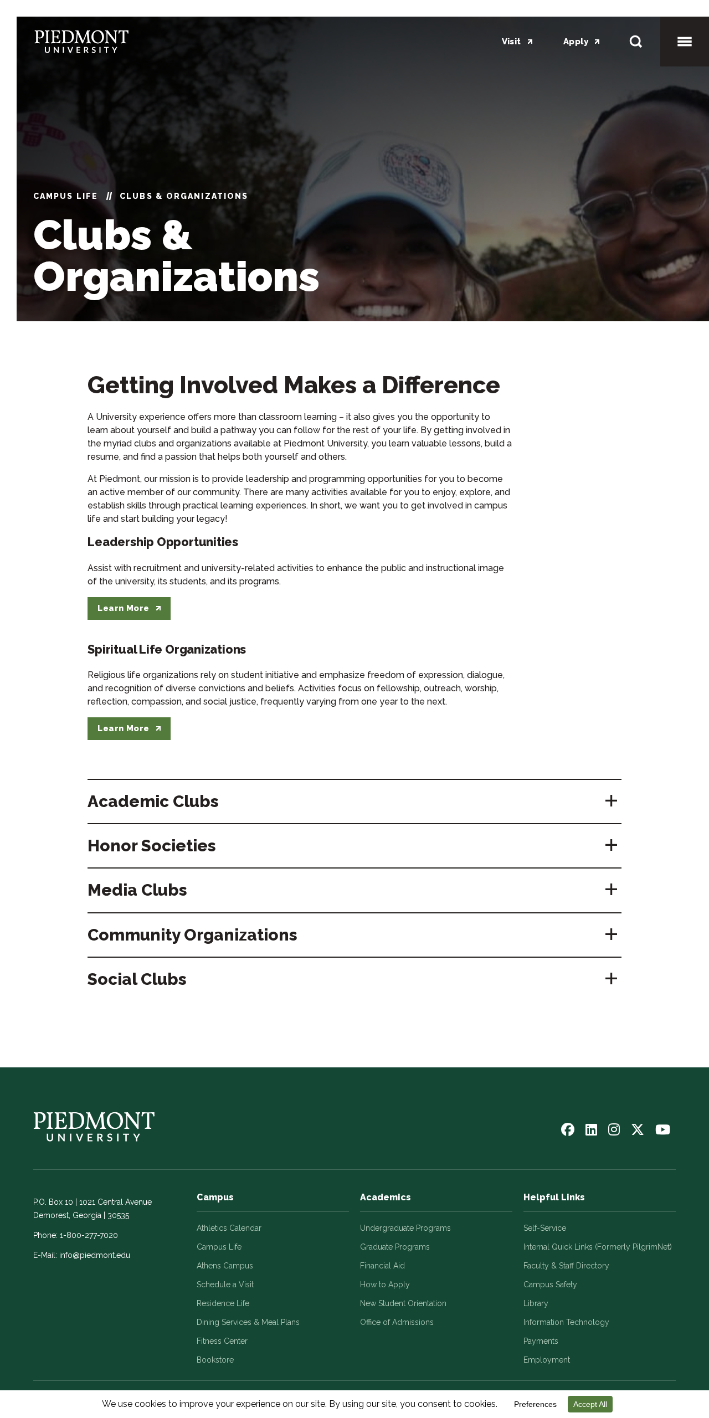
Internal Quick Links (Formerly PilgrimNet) (597, 1246)
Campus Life (65, 196)
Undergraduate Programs (405, 1228)
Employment (546, 1359)
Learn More (123, 608)
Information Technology (566, 1322)
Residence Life (223, 1303)
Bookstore (215, 1359)
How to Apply (385, 1284)
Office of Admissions (397, 1322)
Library (535, 1303)
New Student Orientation (403, 1303)
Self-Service (544, 1228)
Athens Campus (225, 1265)
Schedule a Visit (225, 1284)
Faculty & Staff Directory (566, 1265)
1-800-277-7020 (89, 1235)
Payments (540, 1341)
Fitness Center (222, 1341)
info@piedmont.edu (94, 1255)
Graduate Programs (395, 1246)
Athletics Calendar (229, 1228)
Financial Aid (382, 1265)
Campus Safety (550, 1284)
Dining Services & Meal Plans (248, 1322)
